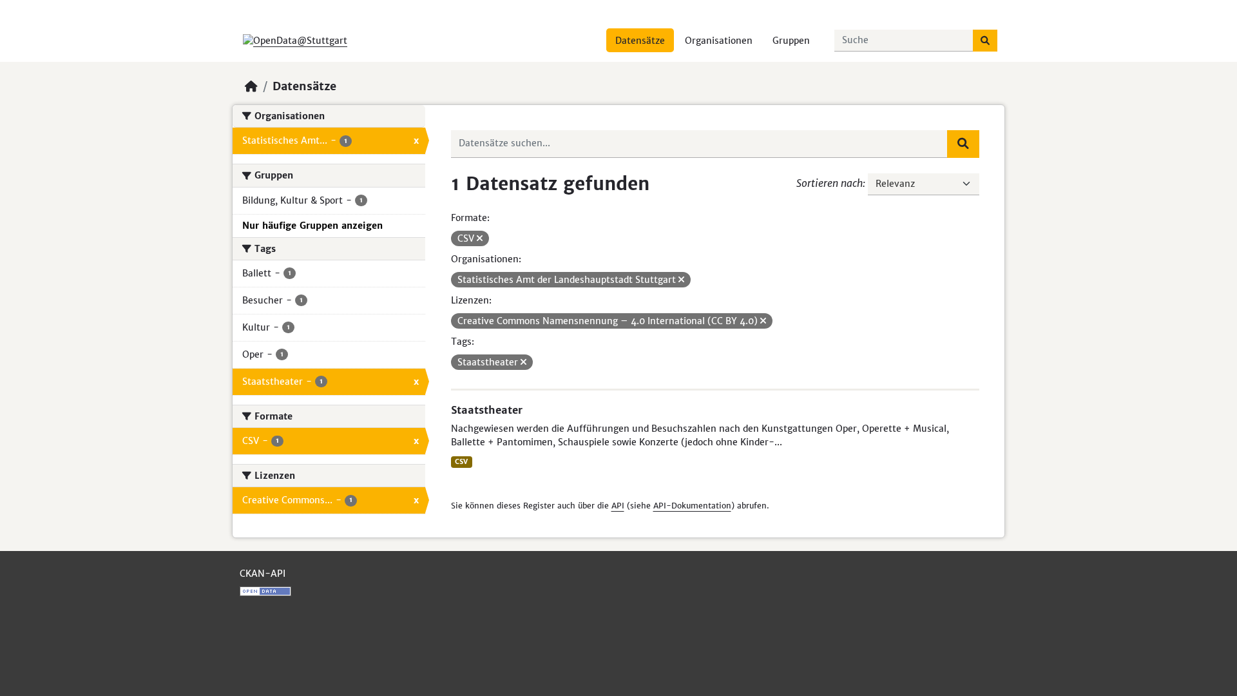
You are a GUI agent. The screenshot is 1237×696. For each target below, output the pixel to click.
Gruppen (791, 40)
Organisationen (719, 40)
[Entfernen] (480, 238)
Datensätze (640, 40)
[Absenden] (985, 41)
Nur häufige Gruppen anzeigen (312, 225)
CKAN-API (262, 573)
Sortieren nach (829, 183)
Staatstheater (487, 409)
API (617, 505)
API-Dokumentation (692, 505)
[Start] (251, 86)
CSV (461, 462)
